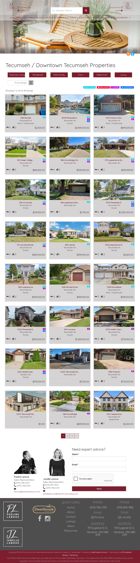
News (70, 526)
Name (75, 454)
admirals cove (66, 18)
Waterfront (102, 75)
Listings (71, 521)
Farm (80, 75)
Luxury (123, 75)
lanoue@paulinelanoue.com (27, 491)
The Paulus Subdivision (39, 18)
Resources (71, 530)
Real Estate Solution (100, 552)
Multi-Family (59, 75)
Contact (71, 516)
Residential (38, 75)
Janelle (117, 10)
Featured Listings (17, 75)
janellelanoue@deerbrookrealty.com (60, 493)
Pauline (22, 10)
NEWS (96, 18)
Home (71, 507)
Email (75, 464)
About (71, 512)
